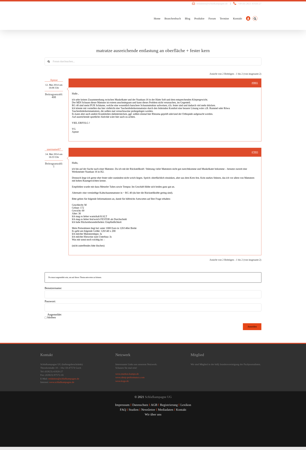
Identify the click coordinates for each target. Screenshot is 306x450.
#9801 (255, 83)
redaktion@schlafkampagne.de (212, 3)
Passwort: (50, 301)
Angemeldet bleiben (54, 316)
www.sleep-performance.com (130, 377)
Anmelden (252, 326)
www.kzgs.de (122, 381)
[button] (255, 18)
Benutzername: (53, 288)
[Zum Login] (248, 18)
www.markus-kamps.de (127, 374)
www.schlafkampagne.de (61, 382)
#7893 (255, 152)
